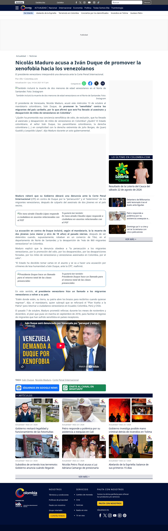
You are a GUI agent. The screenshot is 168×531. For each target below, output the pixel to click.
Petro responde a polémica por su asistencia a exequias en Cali (138, 217)
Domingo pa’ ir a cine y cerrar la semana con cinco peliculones (137, 229)
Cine (78, 500)
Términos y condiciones (59, 495)
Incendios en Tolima (119, 13)
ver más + (130, 239)
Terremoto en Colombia (69, 13)
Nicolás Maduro (43, 379)
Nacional (53, 7)
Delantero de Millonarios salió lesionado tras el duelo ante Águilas (138, 202)
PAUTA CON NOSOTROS (110, 503)
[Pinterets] (124, 514)
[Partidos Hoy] (94, 2)
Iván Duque (28, 379)
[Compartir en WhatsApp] (84, 83)
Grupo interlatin (55, 510)
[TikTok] (98, 2)
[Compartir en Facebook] (90, 83)
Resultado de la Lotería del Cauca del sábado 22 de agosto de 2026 (129, 188)
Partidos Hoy (40, 2)
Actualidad (21, 56)
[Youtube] (89, 2)
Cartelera (60, 2)
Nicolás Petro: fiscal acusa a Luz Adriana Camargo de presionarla (80, 466)
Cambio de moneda (84, 494)
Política (87, 7)
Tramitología (117, 7)
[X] (80, 2)
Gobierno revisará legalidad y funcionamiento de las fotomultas (34, 430)
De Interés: (28, 13)
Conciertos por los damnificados (94, 13)
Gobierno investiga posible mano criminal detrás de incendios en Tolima (130, 430)
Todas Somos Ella (101, 7)
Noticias (19, 2)
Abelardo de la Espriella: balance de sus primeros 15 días (129, 466)
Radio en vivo (81, 510)
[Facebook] (76, 2)
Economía (78, 7)
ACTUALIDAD (41, 7)
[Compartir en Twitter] (96, 83)
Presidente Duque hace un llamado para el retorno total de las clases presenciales (82, 280)
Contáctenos (58, 515)
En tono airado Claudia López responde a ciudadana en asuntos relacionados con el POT (82, 219)
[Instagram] (84, 2)
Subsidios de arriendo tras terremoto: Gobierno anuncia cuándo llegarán (36, 466)
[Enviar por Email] (103, 83)
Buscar (147, 2)
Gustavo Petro (136, 13)
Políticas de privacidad (58, 500)
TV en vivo (80, 515)
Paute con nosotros (57, 505)
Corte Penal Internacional (66, 379)
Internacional (65, 7)
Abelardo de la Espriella (46, 13)
